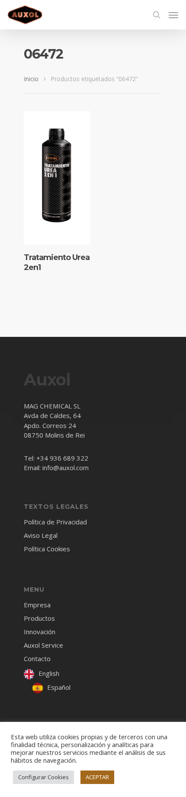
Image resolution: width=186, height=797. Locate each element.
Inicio (31, 79)
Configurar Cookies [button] (43, 777)
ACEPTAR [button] (97, 777)
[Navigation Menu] (173, 14)
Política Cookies (47, 548)
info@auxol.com (65, 467)
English (48, 673)
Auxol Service (43, 645)
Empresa (37, 605)
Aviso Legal (41, 535)
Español (59, 687)
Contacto (37, 658)
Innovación (39, 631)
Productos (39, 618)
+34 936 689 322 (62, 458)
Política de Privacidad (55, 522)
